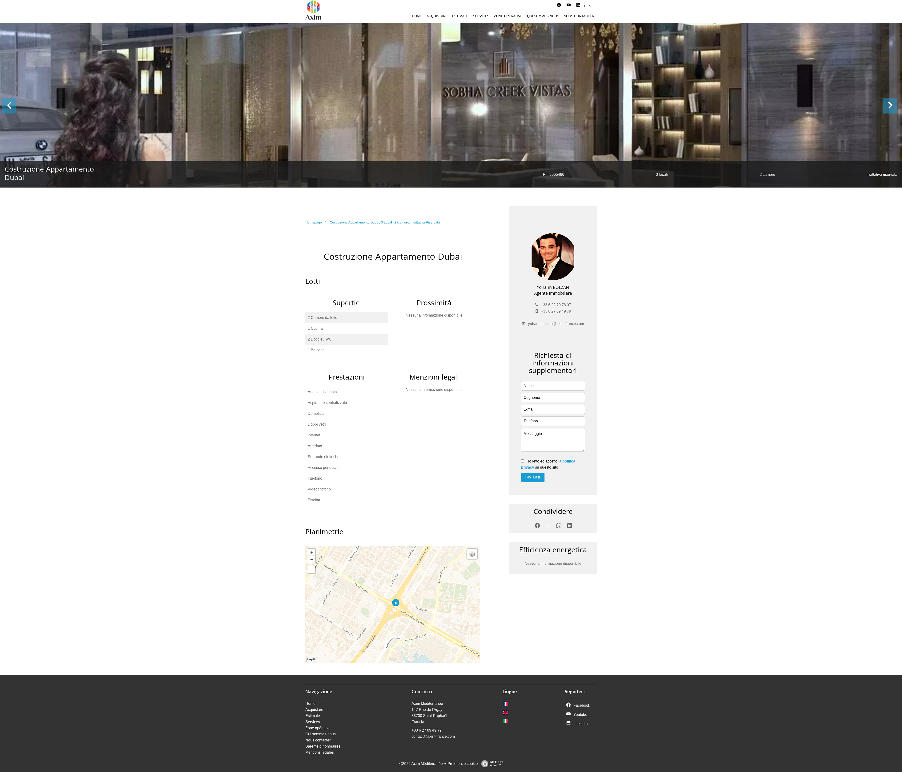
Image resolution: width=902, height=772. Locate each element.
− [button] (311, 559)
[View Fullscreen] (311, 569)
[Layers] (472, 554)
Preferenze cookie (462, 764)
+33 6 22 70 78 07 (556, 305)
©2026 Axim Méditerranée (421, 764)
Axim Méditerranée (427, 703)
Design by (496, 763)
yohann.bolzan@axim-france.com (556, 324)
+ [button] (311, 552)
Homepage (313, 222)
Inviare (532, 477)
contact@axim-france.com (433, 736)
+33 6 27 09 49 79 (556, 311)
